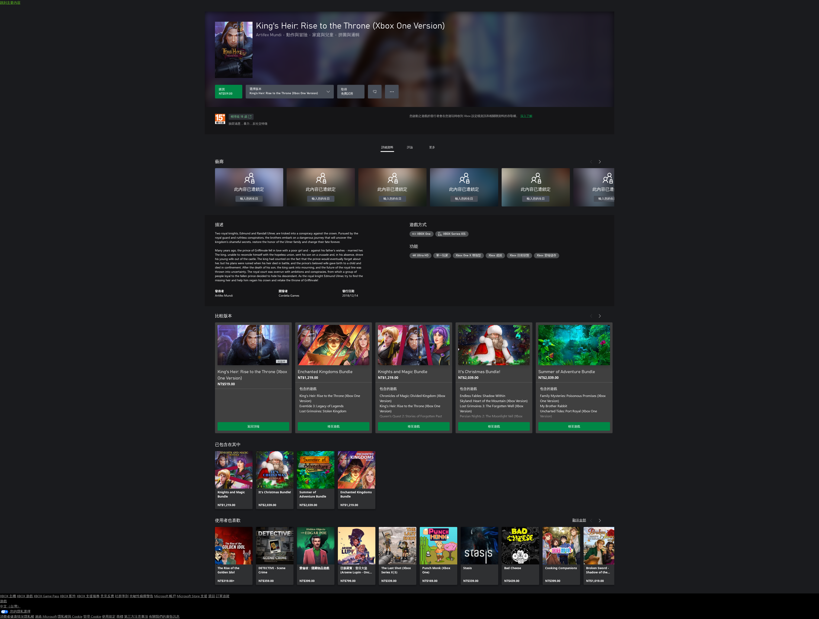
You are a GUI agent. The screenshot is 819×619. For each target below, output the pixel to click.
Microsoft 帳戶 (165, 596)
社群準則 (122, 596)
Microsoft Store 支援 (192, 596)
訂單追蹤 (222, 596)
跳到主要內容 (10, 2)
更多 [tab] (432, 147)
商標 (119, 616)
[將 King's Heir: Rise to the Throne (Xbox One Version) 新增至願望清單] (375, 91)
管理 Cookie (92, 616)
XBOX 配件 (68, 596)
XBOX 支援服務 (88, 596)
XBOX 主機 (8, 596)
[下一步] (599, 162)
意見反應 (107, 596)
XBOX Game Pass (46, 596)
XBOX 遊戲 (25, 596)
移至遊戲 (334, 426)
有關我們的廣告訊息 (164, 616)
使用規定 (109, 616)
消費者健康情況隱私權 (17, 616)
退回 (211, 596)
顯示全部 (579, 520)
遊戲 (3, 601)
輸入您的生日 (249, 198)
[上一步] (591, 162)
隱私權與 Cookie (70, 616)
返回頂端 (253, 426)
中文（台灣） (10, 606)
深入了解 (526, 116)
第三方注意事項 (136, 616)
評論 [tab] (410, 147)
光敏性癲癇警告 (141, 596)
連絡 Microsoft (46, 616)
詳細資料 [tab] (387, 147)
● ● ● (392, 91)
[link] (234, 480)
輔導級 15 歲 (239, 116)
